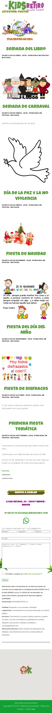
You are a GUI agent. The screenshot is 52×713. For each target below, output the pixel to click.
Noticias (6, 58)
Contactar (7, 478)
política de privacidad (32, 574)
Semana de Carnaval (26, 107)
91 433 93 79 (10, 513)
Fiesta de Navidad (26, 254)
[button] (26, 670)
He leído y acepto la (23, 574)
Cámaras (6, 475)
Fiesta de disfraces (26, 389)
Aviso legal (30, 709)
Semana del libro (26, 49)
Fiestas (45, 55)
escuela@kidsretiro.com (33, 513)
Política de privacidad (29, 706)
